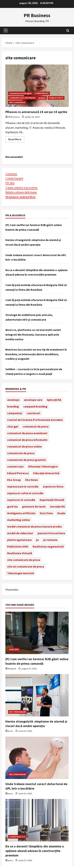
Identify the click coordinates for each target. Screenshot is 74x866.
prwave (42, 97)
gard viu (12, 506)
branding (13, 406)
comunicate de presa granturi (26, 460)
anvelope (13, 400)
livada (61, 513)
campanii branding (35, 406)
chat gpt (12, 426)
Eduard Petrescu (18, 473)
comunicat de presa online (24, 446)
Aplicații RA (54, 400)
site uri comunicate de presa (25, 566)
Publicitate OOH (17, 546)
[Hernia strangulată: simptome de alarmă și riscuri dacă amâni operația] (37, 695)
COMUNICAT (42, 93)
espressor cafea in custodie (25, 493)
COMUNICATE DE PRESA (22, 97)
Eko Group (14, 480)
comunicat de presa (35, 426)
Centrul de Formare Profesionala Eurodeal (35, 420)
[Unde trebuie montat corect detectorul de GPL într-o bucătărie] (37, 758)
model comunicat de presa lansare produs (34, 526)
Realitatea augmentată (48, 546)
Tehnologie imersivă (20, 573)
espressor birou (53, 486)
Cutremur (11, 173)
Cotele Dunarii (14, 178)
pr (37, 540)
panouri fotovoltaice (51, 533)
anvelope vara (33, 400)
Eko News (31, 480)
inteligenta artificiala (21, 513)
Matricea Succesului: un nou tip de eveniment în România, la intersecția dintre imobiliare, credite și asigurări (36, 354)
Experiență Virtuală (52, 500)
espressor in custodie (21, 500)
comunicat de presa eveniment (27, 433)
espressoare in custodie (22, 486)
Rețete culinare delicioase (21, 192)
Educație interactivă (46, 473)
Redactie (12, 668)
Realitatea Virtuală (19, 553)
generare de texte (34, 506)
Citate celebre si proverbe (21, 187)
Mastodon (11, 589)
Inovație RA (57, 506)
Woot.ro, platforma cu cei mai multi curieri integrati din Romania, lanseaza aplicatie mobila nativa (33, 334)
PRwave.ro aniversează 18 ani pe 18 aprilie (37, 86)
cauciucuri (33, 413)
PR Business (37, 15)
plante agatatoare (19, 540)
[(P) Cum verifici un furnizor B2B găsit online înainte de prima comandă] (37, 633)
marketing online (18, 520)
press (10, 731)
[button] (6, 30)
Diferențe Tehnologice (43, 466)
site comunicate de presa (23, 560)
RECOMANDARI (17, 711)
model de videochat (20, 533)
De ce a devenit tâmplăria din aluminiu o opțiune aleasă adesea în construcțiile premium (34, 850)
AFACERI (14, 649)
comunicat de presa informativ (27, 440)
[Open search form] (67, 30)
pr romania (50, 540)
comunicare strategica (20, 93)
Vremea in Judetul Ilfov (20, 196)
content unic (15, 466)
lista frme (46, 513)
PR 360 (9, 183)
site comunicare (17, 102)
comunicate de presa (20, 453)
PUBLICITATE (56, 97)
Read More (16, 140)
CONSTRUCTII (17, 836)
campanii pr (14, 413)
